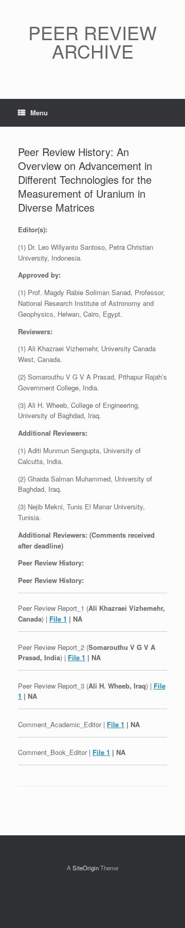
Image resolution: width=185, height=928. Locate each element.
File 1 (58, 619)
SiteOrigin (85, 868)
